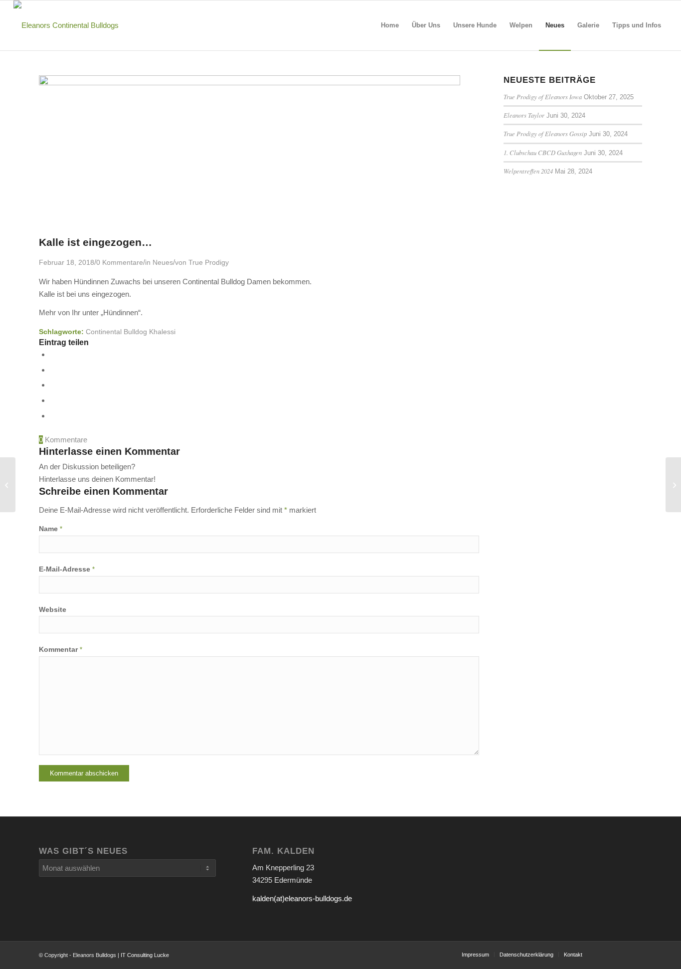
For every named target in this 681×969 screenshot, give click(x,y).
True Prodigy (208, 262)
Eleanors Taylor (524, 115)
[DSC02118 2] (249, 82)
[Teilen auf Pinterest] (53, 400)
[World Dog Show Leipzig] (7, 484)
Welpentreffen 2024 (528, 171)
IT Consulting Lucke (145, 955)
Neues (163, 262)
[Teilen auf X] (53, 370)
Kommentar (60, 649)
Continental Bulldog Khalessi (130, 332)
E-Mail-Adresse (67, 569)
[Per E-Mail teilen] (53, 415)
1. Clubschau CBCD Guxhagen (543, 152)
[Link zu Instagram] (619, 954)
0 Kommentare (119, 262)
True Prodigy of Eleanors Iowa (543, 96)
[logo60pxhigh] (66, 25)
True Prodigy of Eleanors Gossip (545, 133)
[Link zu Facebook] (634, 954)
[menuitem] (389, 25)
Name (50, 529)
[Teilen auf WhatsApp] (53, 385)
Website (52, 609)
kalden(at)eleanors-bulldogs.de (302, 898)
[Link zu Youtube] (604, 954)
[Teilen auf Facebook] (53, 354)
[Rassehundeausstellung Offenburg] (673, 484)
